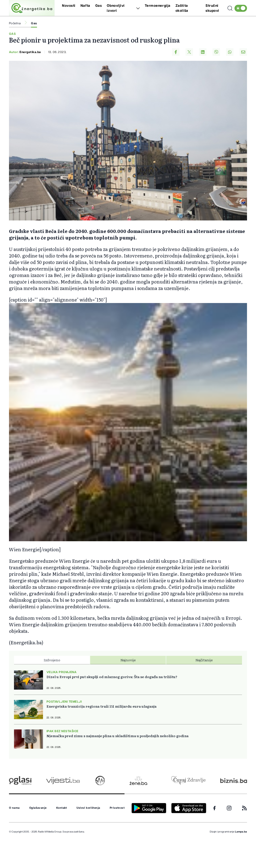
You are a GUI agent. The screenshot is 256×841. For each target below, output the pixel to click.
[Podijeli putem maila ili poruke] (243, 52)
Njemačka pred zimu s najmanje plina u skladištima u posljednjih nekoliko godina (117, 735)
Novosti (69, 6)
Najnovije (128, 659)
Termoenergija (157, 6)
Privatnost (117, 808)
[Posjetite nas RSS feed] (244, 808)
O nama (14, 808)
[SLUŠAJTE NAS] (100, 780)
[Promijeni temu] (240, 8)
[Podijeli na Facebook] (176, 52)
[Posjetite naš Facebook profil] (214, 808)
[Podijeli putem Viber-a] (216, 52)
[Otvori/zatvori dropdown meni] (137, 8)
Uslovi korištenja (88, 808)
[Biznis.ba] (233, 780)
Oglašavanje (38, 808)
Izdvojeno (52, 659)
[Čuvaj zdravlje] (188, 780)
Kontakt (61, 808)
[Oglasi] (20, 780)
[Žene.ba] (138, 780)
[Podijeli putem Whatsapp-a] (230, 52)
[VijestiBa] (63, 780)
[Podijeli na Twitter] (189, 52)
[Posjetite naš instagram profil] (229, 808)
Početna (14, 23)
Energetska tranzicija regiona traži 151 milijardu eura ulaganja (101, 706)
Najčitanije (204, 659)
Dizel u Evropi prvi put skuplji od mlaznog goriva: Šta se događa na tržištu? (111, 676)
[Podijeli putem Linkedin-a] (202, 52)
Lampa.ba (241, 831)
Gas (98, 6)
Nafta (85, 6)
